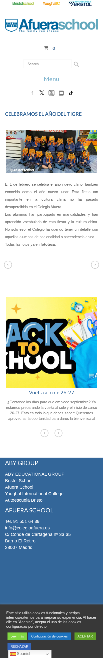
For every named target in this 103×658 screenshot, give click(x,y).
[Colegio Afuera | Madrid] (51, 29)
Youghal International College (34, 493)
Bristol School (18, 480)
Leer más (17, 636)
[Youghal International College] (52, 4)
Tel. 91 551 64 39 (22, 521)
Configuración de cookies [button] (49, 636)
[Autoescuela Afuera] (80, 4)
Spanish (24, 653)
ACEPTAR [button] (85, 636)
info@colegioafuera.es (27, 527)
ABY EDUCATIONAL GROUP (34, 474)
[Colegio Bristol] (23, 4)
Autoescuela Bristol (24, 500)
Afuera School (19, 487)
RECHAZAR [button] (19, 646)
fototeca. (48, 244)
